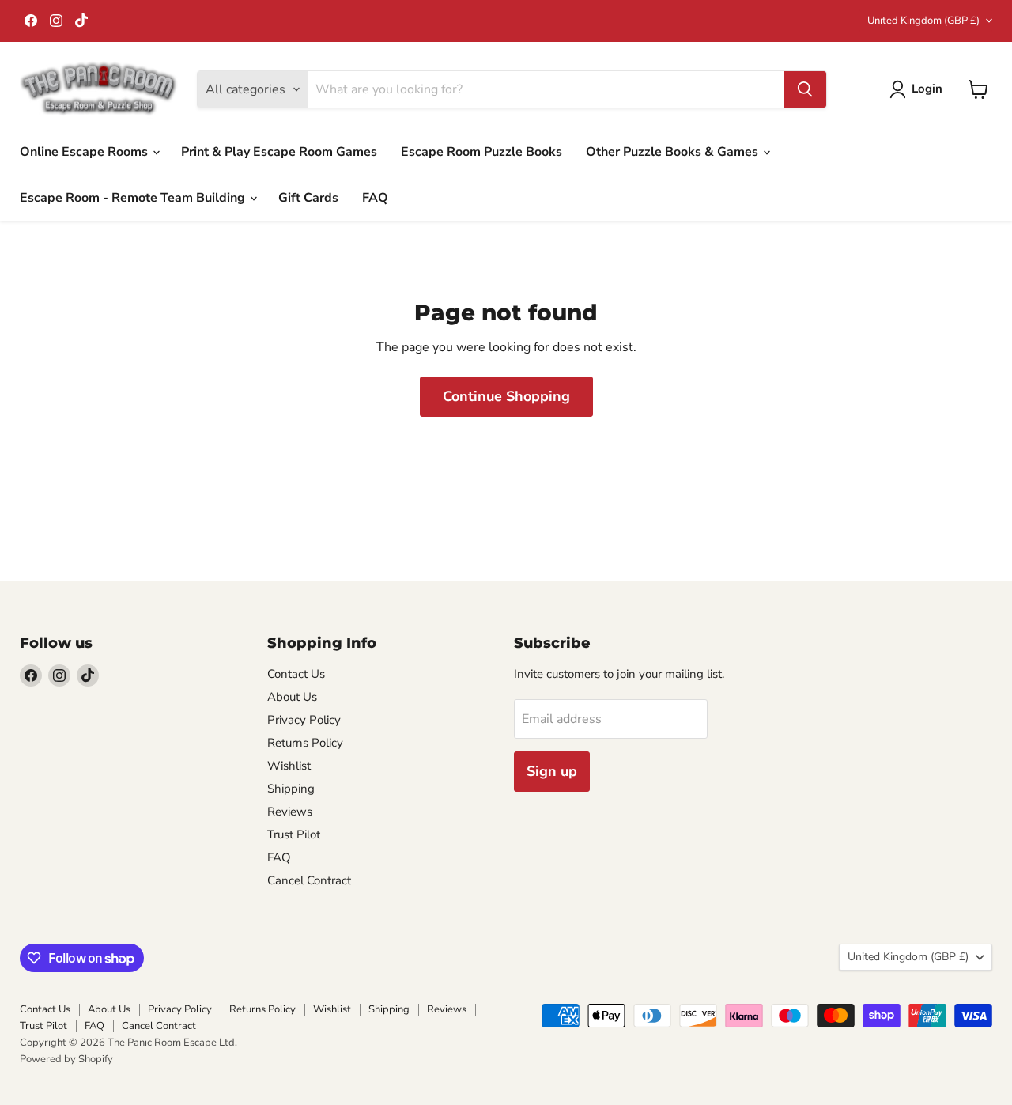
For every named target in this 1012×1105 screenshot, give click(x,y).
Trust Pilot (293, 834)
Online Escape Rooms (85, 152)
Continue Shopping (506, 396)
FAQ (375, 197)
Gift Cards (308, 197)
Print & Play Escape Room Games (279, 152)
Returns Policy (305, 743)
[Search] (805, 89)
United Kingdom (923, 20)
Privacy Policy (304, 720)
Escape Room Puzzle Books (481, 152)
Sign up (552, 771)
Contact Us (296, 674)
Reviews (289, 811)
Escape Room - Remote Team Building (134, 197)
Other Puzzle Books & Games (673, 152)
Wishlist (289, 766)
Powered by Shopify (66, 1059)
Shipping (291, 789)
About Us (292, 697)
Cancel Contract (309, 880)
